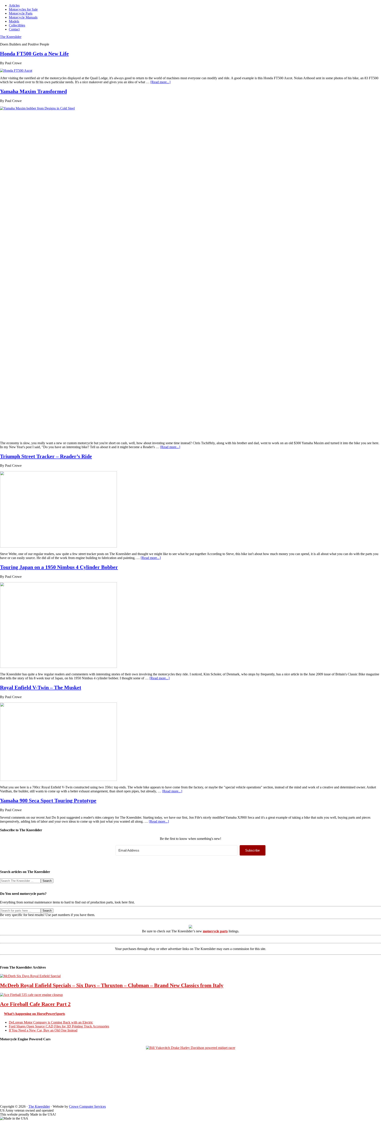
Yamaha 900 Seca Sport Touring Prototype (48, 800)
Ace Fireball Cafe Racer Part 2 (35, 1004)
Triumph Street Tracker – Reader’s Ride (46, 456)
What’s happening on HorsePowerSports (34, 1014)
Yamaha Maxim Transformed (33, 91)
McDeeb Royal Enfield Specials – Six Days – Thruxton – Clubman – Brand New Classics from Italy (111, 985)
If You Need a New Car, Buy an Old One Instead (43, 1030)
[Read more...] (160, 82)
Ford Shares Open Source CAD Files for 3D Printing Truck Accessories (59, 1026)
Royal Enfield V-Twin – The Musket (40, 687)
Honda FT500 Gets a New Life (34, 54)
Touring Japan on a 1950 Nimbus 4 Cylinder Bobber (59, 567)
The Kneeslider (10, 37)
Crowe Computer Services (87, 1106)
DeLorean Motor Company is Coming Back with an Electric (51, 1022)
